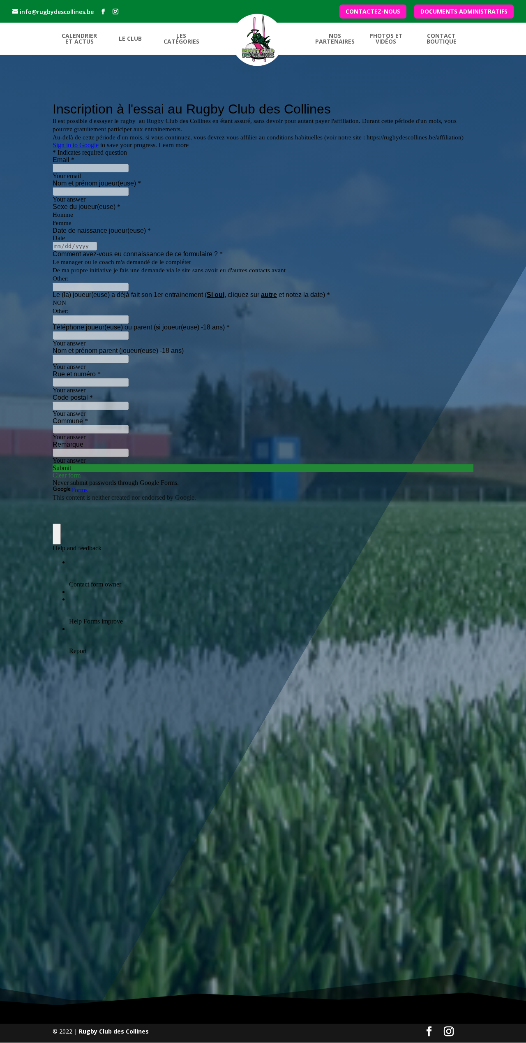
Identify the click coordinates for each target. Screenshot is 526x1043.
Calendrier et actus (79, 39)
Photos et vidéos (386, 39)
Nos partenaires (335, 39)
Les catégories (181, 39)
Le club (130, 39)
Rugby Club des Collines (114, 1031)
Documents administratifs (464, 12)
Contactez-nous (373, 12)
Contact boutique (442, 39)
